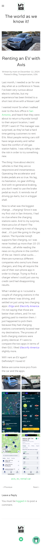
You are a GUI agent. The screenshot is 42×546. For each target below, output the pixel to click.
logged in (21, 501)
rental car (25, 478)
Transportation (25, 74)
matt (14, 72)
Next (35, 487)
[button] (3, 6)
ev (18, 478)
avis (13, 478)
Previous (8, 487)
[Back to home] (21, 6)
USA (35, 74)
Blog (15, 74)
